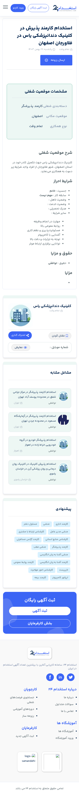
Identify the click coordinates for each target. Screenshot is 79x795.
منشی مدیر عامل (59, 532)
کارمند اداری (62, 524)
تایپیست (63, 570)
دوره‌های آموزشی (23, 709)
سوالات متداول (64, 704)
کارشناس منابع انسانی (56, 539)
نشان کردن (58, 336)
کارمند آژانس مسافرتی (28, 539)
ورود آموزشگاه (65, 738)
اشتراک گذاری (18, 335)
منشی (46, 524)
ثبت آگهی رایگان (38, 8)
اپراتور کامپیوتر (60, 578)
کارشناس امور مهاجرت (42, 570)
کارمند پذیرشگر (60, 547)
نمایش (19, 347)
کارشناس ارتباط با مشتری (31, 532)
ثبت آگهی (39, 611)
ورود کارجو (18, 8)
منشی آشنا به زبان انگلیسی (54, 555)
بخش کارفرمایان (40, 623)
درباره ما (69, 697)
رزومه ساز (28, 716)
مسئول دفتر (30, 524)
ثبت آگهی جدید (25, 736)
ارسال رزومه (58, 60)
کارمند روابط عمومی (24, 562)
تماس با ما (67, 711)
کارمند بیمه (40, 578)
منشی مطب (40, 547)
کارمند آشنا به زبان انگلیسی (54, 562)
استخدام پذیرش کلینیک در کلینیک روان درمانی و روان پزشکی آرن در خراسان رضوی (34, 469)
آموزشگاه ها (66, 731)
